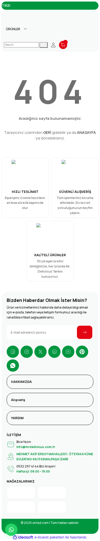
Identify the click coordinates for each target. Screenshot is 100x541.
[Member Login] (53, 45)
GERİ (47, 132)
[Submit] (84, 332)
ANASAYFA (86, 132)
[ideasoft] (23, 537)
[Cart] (63, 45)
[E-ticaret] (49, 537)
